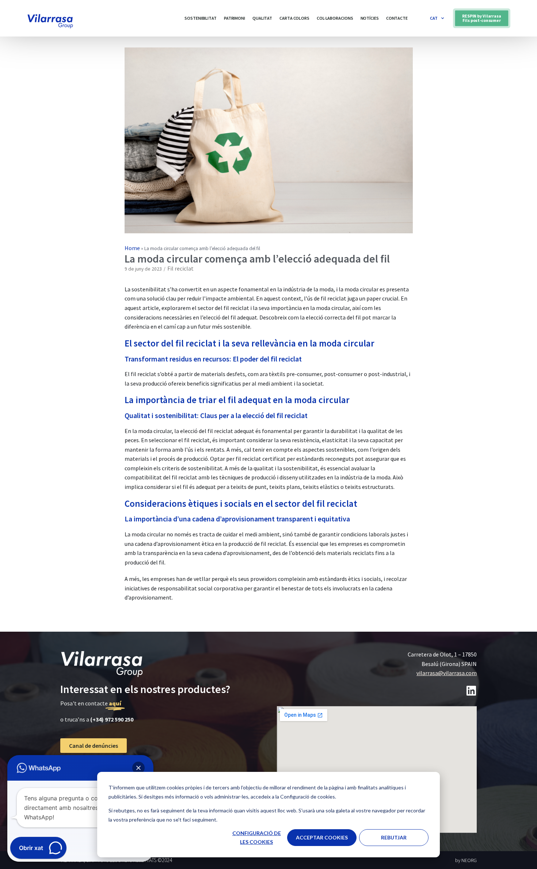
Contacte (397, 18)
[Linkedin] (471, 690)
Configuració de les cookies (256, 837)
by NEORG (466, 860)
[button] (481, 18)
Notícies (370, 18)
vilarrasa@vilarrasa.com (446, 673)
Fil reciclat (180, 268)
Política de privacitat (88, 765)
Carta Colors (294, 18)
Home (132, 248)
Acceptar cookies (322, 837)
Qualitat (262, 18)
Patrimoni (234, 18)
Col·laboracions (335, 18)
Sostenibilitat (200, 18)
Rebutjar (394, 837)
